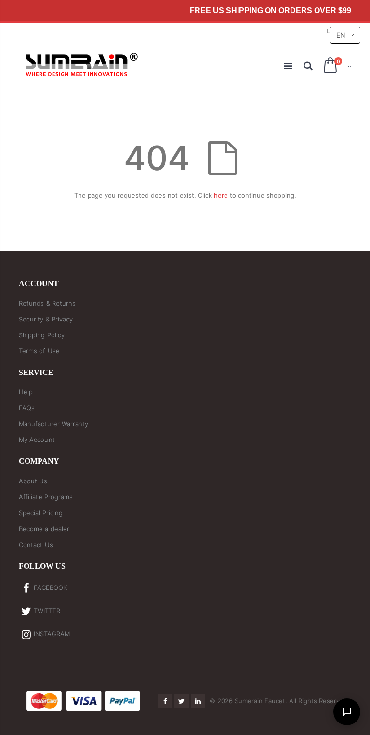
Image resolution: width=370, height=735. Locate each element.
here (221, 195)
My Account (37, 439)
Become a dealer (44, 529)
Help (26, 392)
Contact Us (36, 544)
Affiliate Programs (46, 497)
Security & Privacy (46, 319)
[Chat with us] (346, 711)
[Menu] (288, 66)
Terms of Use (39, 351)
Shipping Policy (42, 335)
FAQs (27, 408)
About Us (33, 481)
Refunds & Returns (47, 303)
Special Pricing (41, 513)
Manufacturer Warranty (53, 424)
